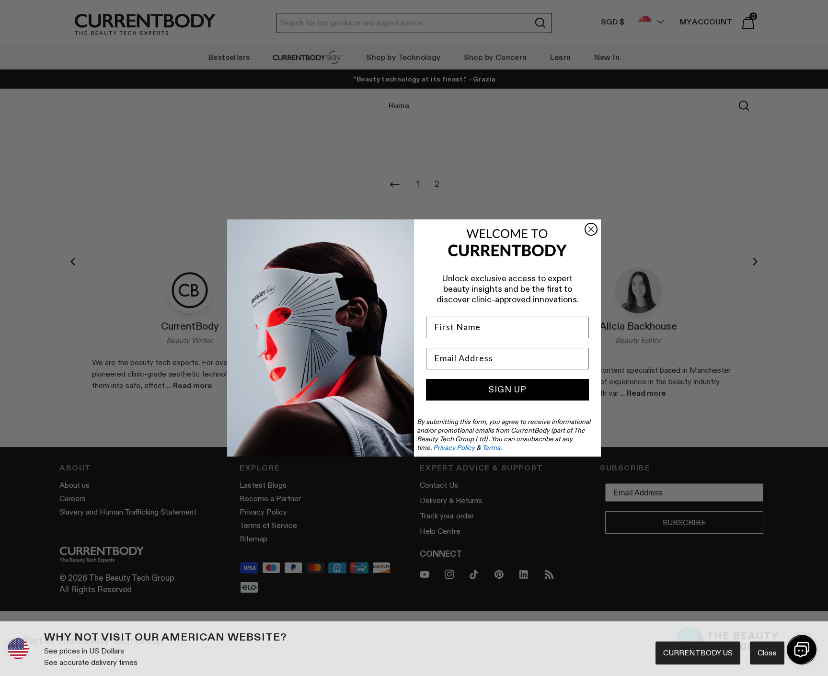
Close (767, 652)
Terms (491, 447)
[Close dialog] (591, 229)
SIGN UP (507, 389)
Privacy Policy (454, 447)
